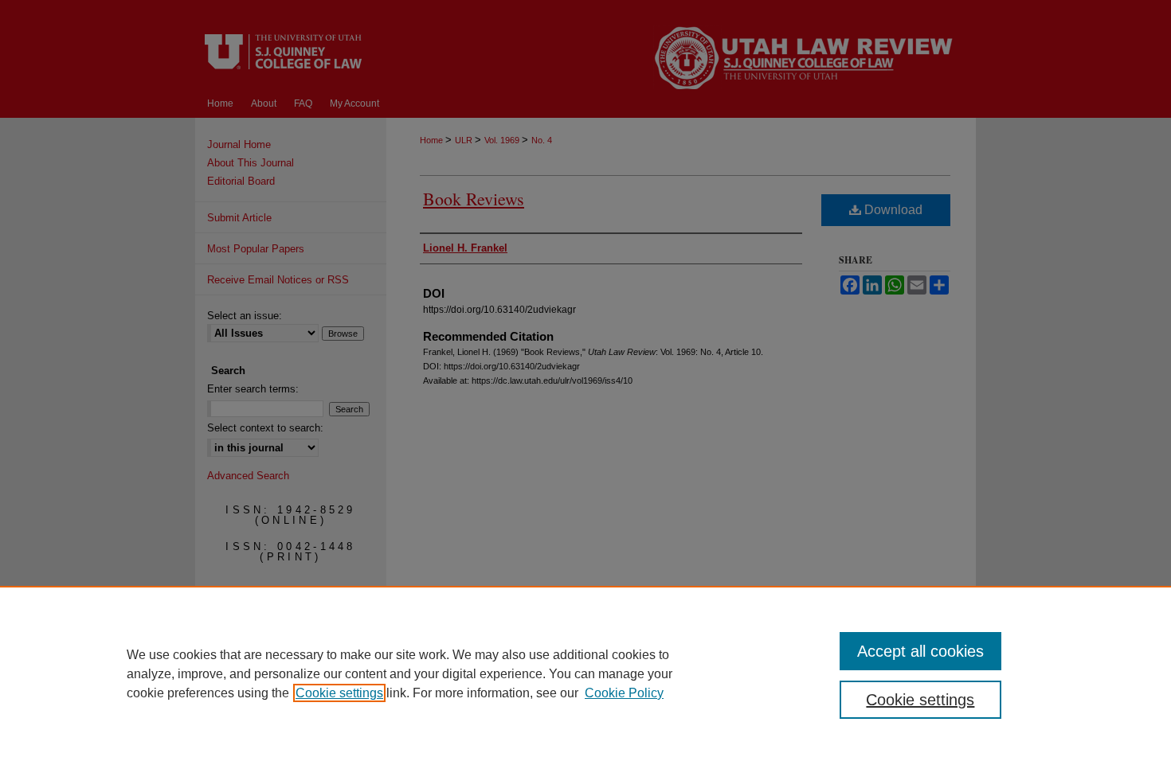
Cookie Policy (624, 693)
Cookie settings (339, 693)
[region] (585, 673)
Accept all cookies (920, 651)
